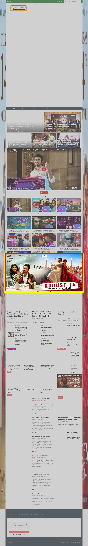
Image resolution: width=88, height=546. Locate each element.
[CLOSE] (84, 252)
